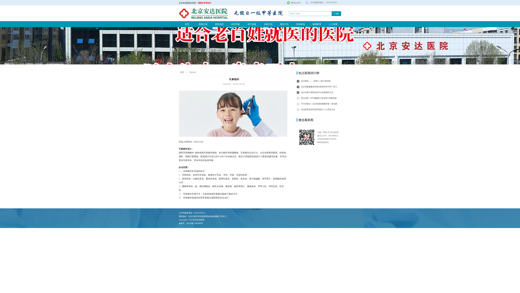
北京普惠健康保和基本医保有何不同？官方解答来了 (320, 87)
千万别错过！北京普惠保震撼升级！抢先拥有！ (320, 104)
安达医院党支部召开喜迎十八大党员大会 (318, 110)
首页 (182, 72)
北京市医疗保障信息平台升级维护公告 (317, 92)
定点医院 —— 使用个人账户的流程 (316, 81)
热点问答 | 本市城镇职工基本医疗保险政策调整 (320, 98)
